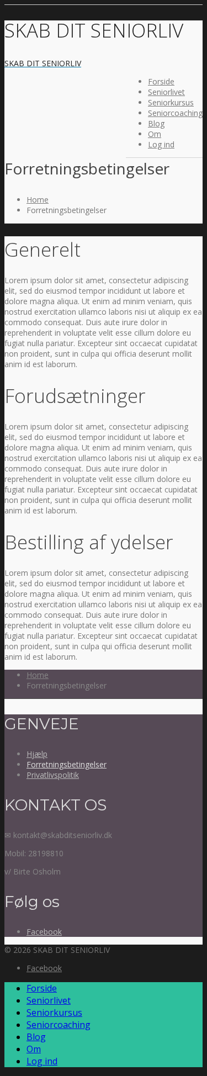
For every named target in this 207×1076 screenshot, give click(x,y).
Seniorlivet (166, 92)
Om (154, 134)
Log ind (161, 144)
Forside (161, 81)
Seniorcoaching (175, 113)
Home (37, 199)
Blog (156, 123)
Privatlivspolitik (52, 775)
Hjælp (36, 754)
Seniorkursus (171, 102)
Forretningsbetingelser (66, 764)
